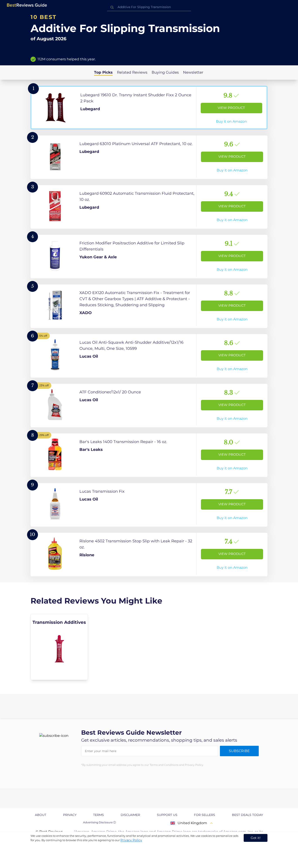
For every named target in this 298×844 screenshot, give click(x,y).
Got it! (255, 838)
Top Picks (103, 72)
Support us (167, 815)
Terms (98, 815)
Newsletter (193, 72)
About (40, 815)
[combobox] (149, 7)
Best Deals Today (247, 815)
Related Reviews (132, 72)
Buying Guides (165, 72)
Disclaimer (130, 815)
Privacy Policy (131, 840)
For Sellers (204, 815)
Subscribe (239, 751)
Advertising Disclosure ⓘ (99, 822)
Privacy (70, 815)
